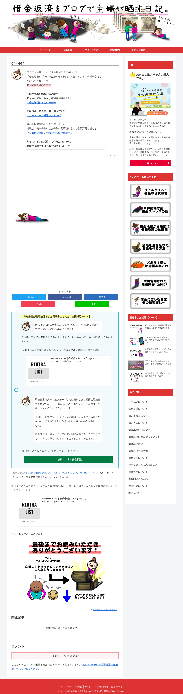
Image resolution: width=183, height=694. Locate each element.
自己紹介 (78, 687)
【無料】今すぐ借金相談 (68, 459)
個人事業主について (139, 415)
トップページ (66, 687)
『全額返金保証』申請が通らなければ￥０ (50, 133)
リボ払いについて (138, 401)
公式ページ (150, 163)
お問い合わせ (116, 687)
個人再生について (138, 422)
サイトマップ (90, 687)
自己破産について (138, 471)
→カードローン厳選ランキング (44, 115)
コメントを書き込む (65, 655)
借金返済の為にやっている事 (144, 436)
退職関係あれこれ (138, 478)
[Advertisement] (65, 177)
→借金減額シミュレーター (41, 102)
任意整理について (138, 408)
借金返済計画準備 (138, 450)
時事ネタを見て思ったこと (142, 464)
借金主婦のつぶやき (139, 429)
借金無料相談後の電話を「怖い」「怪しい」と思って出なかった (60, 473)
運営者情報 (103, 687)
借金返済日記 (135, 443)
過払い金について (138, 485)
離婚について (135, 492)
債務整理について (138, 457)
